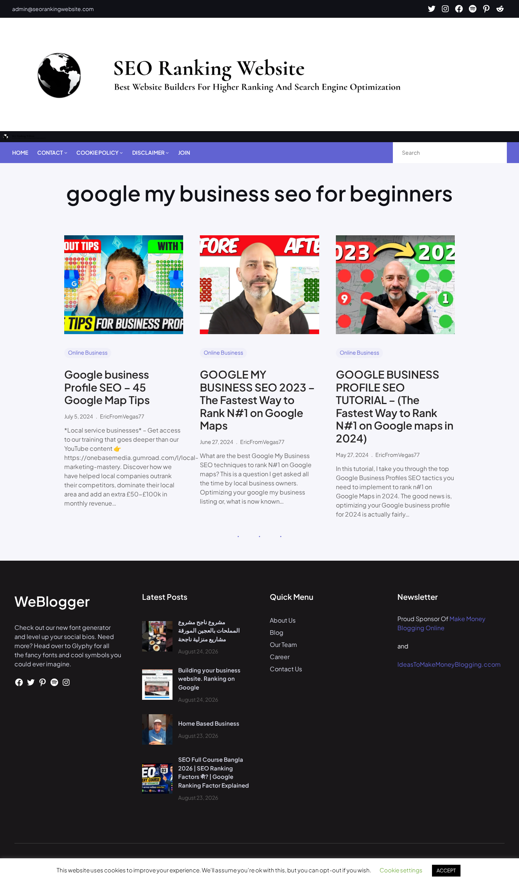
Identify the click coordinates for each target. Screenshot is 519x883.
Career (280, 657)
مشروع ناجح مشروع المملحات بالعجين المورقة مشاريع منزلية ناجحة (209, 630)
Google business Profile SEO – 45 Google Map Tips (107, 387)
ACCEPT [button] (446, 870)
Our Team (283, 644)
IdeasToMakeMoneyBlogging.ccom (449, 664)
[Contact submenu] (65, 152)
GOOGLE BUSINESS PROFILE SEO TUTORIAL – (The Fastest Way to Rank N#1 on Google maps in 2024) (394, 406)
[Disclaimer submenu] (167, 152)
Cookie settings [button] (401, 869)
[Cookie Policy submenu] (121, 152)
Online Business (88, 352)
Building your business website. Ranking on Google (209, 678)
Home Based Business (208, 723)
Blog (276, 632)
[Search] (493, 153)
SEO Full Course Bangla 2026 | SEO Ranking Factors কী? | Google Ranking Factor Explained (213, 772)
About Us (283, 620)
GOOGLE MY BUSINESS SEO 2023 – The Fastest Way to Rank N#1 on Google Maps (257, 400)
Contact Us (286, 669)
